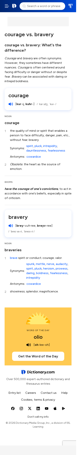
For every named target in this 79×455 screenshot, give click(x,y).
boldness (42, 273)
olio (38, 337)
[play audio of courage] (10, 104)
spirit (29, 146)
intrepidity (50, 146)
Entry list (14, 393)
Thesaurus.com (70, 6)
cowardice (33, 156)
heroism (48, 268)
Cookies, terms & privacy (38, 399)
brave (13, 258)
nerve (50, 264)
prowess (61, 268)
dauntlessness (36, 150)
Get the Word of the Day (38, 356)
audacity (61, 264)
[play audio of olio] (28, 345)
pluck (38, 146)
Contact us (49, 393)
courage (18, 95)
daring (30, 273)
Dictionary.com (14, 6)
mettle (40, 264)
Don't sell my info (38, 416)
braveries (13, 250)
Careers (30, 393)
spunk (30, 264)
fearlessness (56, 150)
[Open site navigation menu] (7, 6)
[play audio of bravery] (10, 225)
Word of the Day (38, 330)
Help (64, 393)
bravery (18, 217)
